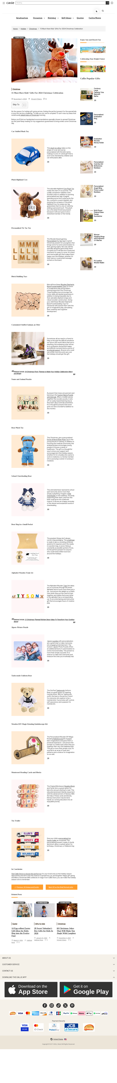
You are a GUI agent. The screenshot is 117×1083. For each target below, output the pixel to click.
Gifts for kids (40, 924)
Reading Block (69, 786)
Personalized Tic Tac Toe (56, 241)
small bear (71, 540)
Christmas (16, 89)
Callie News (95, 18)
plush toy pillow (55, 148)
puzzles (55, 641)
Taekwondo (60, 690)
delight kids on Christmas (29, 115)
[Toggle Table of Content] (23, 105)
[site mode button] (97, 11)
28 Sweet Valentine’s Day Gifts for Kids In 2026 (43, 930)
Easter (15, 924)
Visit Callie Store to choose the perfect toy (26, 874)
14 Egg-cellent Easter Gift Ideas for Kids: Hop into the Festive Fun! (21, 932)
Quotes (80, 18)
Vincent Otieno (36, 99)
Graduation (22, 18)
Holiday (52, 18)
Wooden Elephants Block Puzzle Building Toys (60, 285)
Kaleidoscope (58, 739)
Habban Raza (38, 940)
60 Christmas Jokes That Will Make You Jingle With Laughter (66, 930)
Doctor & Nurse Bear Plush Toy (58, 440)
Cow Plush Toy (69, 189)
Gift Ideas (66, 18)
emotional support (53, 350)
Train (65, 586)
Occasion (37, 18)
